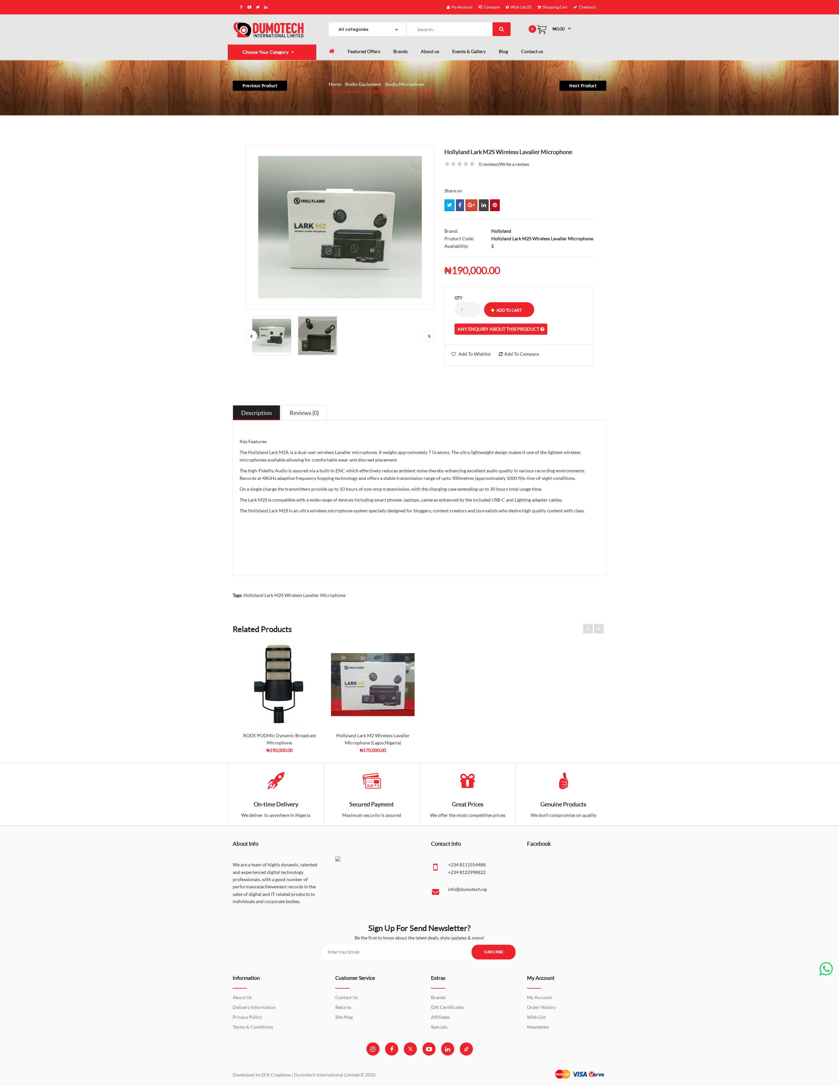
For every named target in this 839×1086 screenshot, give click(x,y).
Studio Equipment (363, 84)
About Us (242, 997)
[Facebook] (391, 1049)
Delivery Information (254, 1007)
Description (256, 412)
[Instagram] (372, 1049)
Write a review (514, 164)
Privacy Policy (247, 1017)
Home (335, 84)
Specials (439, 1027)
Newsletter (538, 1027)
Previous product (260, 85)
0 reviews (488, 164)
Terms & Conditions (253, 1027)
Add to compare (521, 354)
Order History (541, 1007)
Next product (582, 85)
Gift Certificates (447, 1007)
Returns (343, 1007)
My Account (539, 997)
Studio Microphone (404, 84)
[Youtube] (429, 1049)
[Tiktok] (466, 1049)
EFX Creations (276, 1074)
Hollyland (501, 231)
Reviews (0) (304, 412)
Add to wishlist (475, 354)
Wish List (536, 1017)
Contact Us (346, 997)
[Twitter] (410, 1049)
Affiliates (440, 1017)
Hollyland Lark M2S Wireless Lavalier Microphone (382, 91)
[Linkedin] (447, 1049)
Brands (438, 997)
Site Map (344, 1017)
